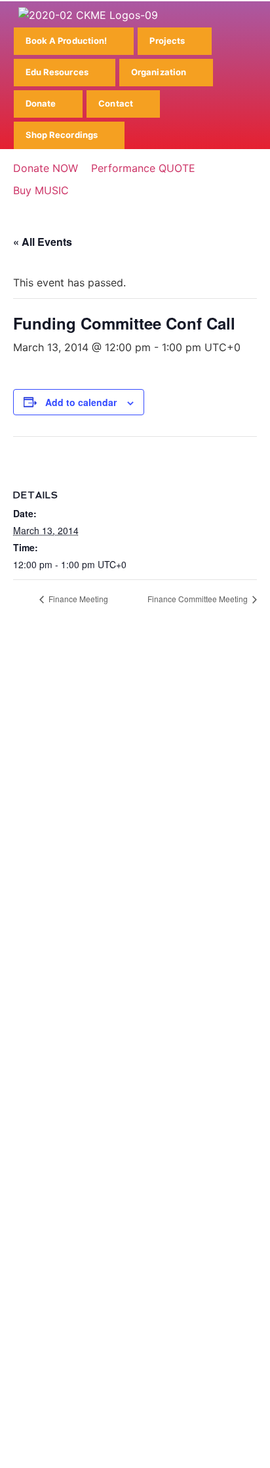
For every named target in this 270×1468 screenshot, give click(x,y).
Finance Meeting (77, 598)
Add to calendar (81, 402)
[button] (74, 41)
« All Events (42, 241)
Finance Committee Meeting (198, 598)
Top (255, 1450)
